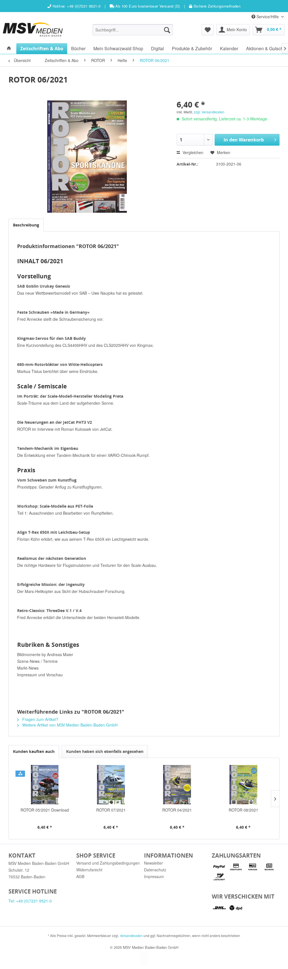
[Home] (9, 48)
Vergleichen (192, 152)
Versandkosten (131, 935)
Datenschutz (155, 869)
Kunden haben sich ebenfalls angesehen (104, 751)
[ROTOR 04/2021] (177, 784)
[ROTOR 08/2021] (244, 784)
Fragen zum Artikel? (39, 719)
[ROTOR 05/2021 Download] (45, 784)
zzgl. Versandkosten (209, 111)
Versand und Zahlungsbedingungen (108, 863)
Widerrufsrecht (89, 869)
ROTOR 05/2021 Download (45, 810)
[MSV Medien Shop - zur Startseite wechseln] (33, 29)
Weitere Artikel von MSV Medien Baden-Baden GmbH (69, 725)
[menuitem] (133, 29)
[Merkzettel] (208, 29)
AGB (80, 876)
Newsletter (153, 863)
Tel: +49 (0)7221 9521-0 (30, 901)
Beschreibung (26, 225)
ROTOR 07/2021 (111, 810)
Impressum (154, 876)
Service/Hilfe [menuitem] (267, 16)
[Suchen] (167, 29)
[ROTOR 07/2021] (111, 784)
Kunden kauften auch (34, 751)
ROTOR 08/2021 (243, 810)
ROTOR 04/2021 (177, 810)
